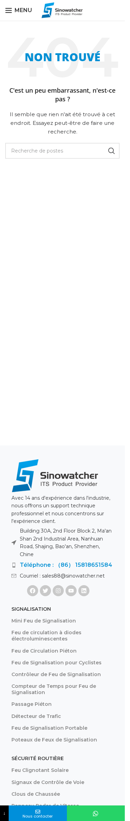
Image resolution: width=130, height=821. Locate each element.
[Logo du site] (62, 10)
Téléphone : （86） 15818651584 (66, 565)
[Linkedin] (83, 590)
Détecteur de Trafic (36, 716)
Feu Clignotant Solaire (40, 770)
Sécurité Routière (37, 758)
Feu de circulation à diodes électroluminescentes (46, 635)
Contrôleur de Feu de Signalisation (56, 674)
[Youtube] (71, 590)
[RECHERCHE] (112, 151)
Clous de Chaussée (35, 794)
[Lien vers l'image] (54, 475)
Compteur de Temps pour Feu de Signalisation (53, 689)
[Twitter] (45, 590)
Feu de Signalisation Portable (49, 728)
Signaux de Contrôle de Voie (47, 782)
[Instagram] (58, 590)
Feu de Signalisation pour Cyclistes (56, 662)
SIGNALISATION (31, 609)
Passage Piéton (31, 704)
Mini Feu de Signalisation (43, 621)
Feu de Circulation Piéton (44, 651)
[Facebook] (32, 590)
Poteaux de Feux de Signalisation (54, 740)
